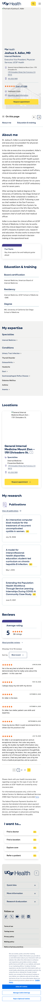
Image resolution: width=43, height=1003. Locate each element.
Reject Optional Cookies (21, 999)
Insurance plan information (18, 95)
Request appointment (21, 102)
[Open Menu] (39, 3)
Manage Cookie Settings (21, 993)
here (37, 797)
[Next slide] (39, 117)
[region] (21, 975)
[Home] (12, 4)
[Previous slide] (34, 117)
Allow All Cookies (21, 987)
